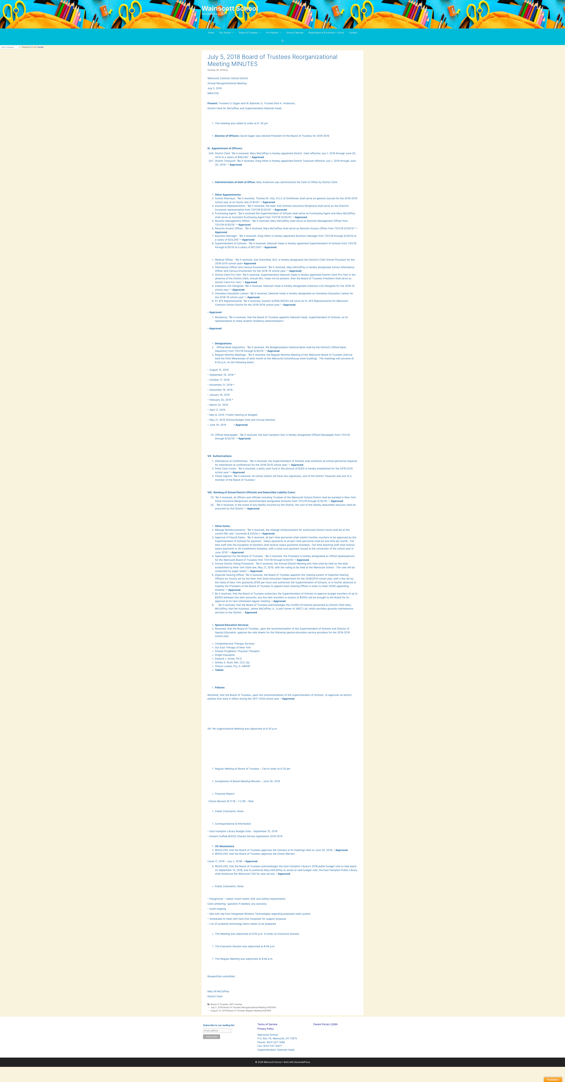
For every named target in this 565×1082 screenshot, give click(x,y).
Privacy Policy (265, 1028)
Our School (225, 32)
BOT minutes (236, 1004)
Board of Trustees (248, 32)
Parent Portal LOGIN (325, 1024)
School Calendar (295, 32)
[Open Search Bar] (282, 41)
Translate (40, 47)
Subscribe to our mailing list (218, 1025)
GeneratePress (302, 1062)
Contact (353, 32)
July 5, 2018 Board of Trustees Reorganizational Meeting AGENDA (243, 1007)
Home (211, 32)
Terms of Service (267, 1024)
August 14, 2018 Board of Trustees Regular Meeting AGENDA (241, 1010)
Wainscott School (230, 8)
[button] (234, 33)
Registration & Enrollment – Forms (326, 32)
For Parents (272, 32)
